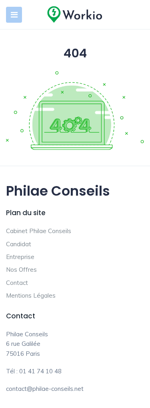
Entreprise (20, 257)
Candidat (18, 244)
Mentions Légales (31, 295)
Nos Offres (21, 269)
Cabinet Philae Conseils (38, 231)
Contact (17, 282)
